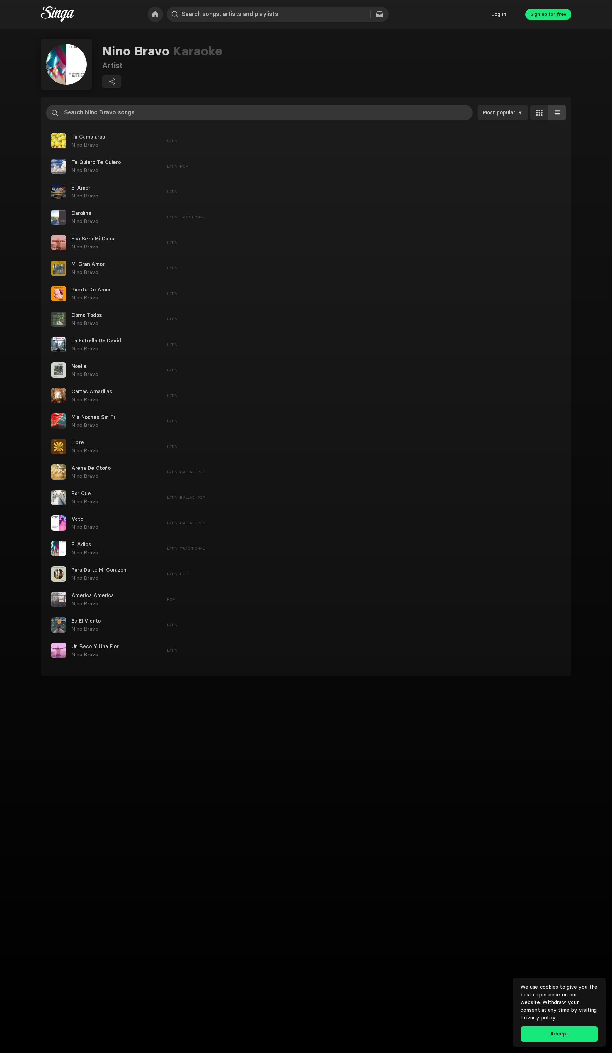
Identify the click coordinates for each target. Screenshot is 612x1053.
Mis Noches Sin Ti (93, 417)
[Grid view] (539, 112)
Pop (184, 166)
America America (92, 595)
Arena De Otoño (91, 468)
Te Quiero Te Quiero (96, 162)
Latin (172, 140)
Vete (77, 519)
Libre (77, 442)
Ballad (187, 471)
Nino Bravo (84, 144)
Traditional (192, 217)
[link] (155, 14)
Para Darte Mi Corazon (98, 570)
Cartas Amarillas (91, 391)
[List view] (557, 112)
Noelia (78, 366)
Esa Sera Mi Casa (92, 238)
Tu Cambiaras (88, 137)
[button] (306, 141)
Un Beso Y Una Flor (95, 646)
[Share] (111, 81)
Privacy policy (538, 1017)
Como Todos (86, 315)
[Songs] (380, 14)
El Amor (80, 187)
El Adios (81, 544)
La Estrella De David (96, 340)
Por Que (81, 493)
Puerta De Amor (91, 289)
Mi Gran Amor (88, 264)
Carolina (81, 213)
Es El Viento (86, 621)
